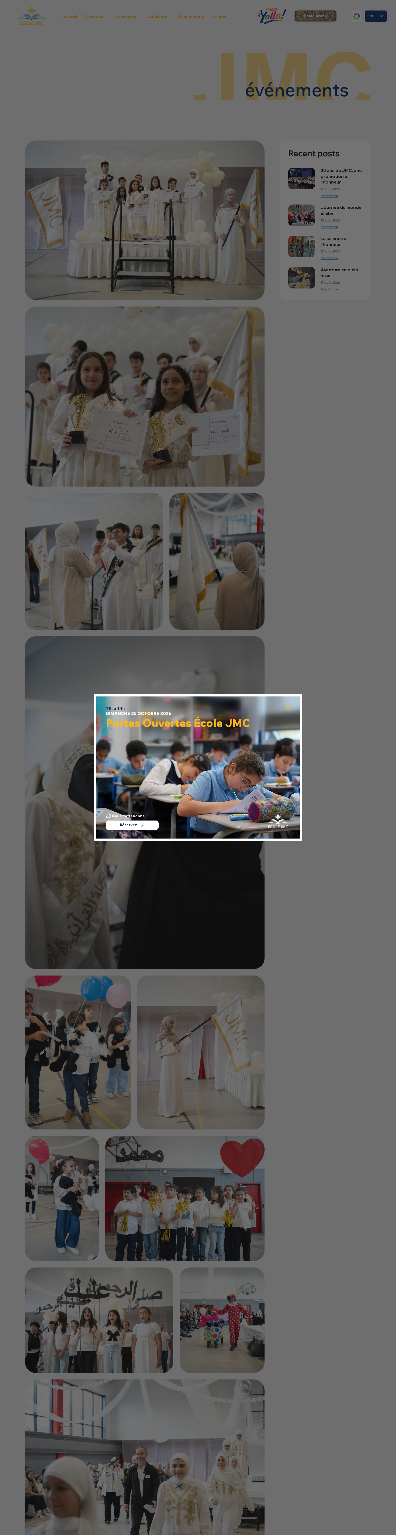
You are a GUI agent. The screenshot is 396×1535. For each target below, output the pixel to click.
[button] (288, 707)
